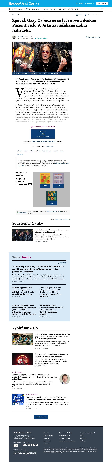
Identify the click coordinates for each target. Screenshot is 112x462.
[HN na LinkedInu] (31, 445)
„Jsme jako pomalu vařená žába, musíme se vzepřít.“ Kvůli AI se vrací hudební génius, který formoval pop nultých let (51, 292)
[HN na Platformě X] (24, 445)
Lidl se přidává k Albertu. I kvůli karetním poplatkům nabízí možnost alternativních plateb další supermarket (52, 337)
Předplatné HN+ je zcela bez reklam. (63, 219)
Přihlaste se (49, 146)
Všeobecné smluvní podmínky (67, 441)
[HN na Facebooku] (26, 445)
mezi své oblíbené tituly (54, 211)
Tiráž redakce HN (48, 435)
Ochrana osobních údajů (65, 433)
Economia (46, 438)
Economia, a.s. (25, 435)
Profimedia (56, 73)
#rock (26, 151)
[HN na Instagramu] (29, 445)
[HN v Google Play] (19, 453)
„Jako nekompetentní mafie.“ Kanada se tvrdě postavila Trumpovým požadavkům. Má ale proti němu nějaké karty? (34, 377)
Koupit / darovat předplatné (87, 433)
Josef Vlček (19, 36)
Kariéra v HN (47, 441)
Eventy (81, 435)
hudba (26, 257)
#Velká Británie (46, 151)
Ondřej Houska (17, 372)
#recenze (20, 154)
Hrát (45, 185)
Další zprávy (41, 417)
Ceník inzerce (47, 443)
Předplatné (102, 3)
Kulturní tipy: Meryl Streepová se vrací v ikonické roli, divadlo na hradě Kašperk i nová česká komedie (51, 310)
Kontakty (46, 433)
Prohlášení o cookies (64, 435)
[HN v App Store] (31, 453)
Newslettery (83, 438)
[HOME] (9, 9)
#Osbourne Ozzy (35, 151)
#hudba (20, 151)
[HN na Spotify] (34, 445)
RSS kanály (83, 441)
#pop (61, 151)
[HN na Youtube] (37, 445)
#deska (56, 151)
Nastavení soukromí (64, 438)
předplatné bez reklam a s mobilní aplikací (44, 141)
